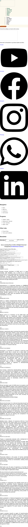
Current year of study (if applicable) (7, 260)
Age (1, 251)
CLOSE (2, 267)
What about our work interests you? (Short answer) (11, 261)
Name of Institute (4, 258)
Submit (2, 266)
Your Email (2, 240)
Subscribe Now (4, 242)
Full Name (2, 250)
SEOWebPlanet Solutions (17, 246)
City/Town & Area (4, 253)
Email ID (2, 255)
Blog (8, 24)
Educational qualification (5, 257)
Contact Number (4, 254)
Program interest (3, 265)
